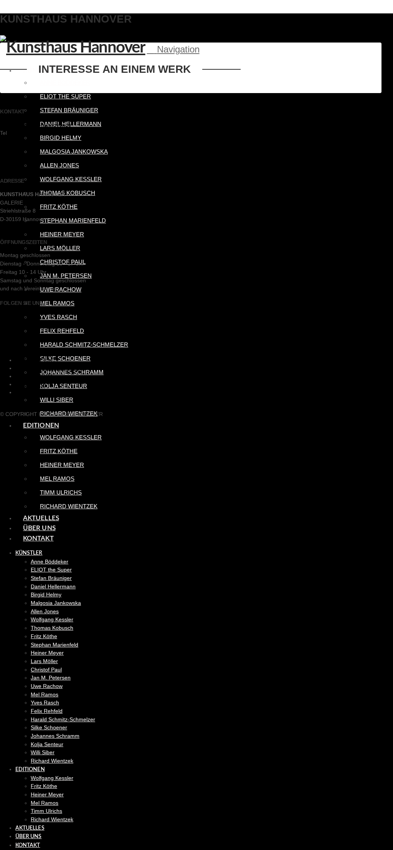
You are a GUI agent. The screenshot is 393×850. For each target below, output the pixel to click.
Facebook (12, 316)
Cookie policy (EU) (47, 368)
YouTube (10, 333)
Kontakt (29, 392)
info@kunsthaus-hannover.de (35, 125)
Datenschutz (37, 360)
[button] (173, 49)
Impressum (34, 376)
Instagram (12, 325)
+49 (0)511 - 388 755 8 (36, 133)
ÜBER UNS (31, 384)
